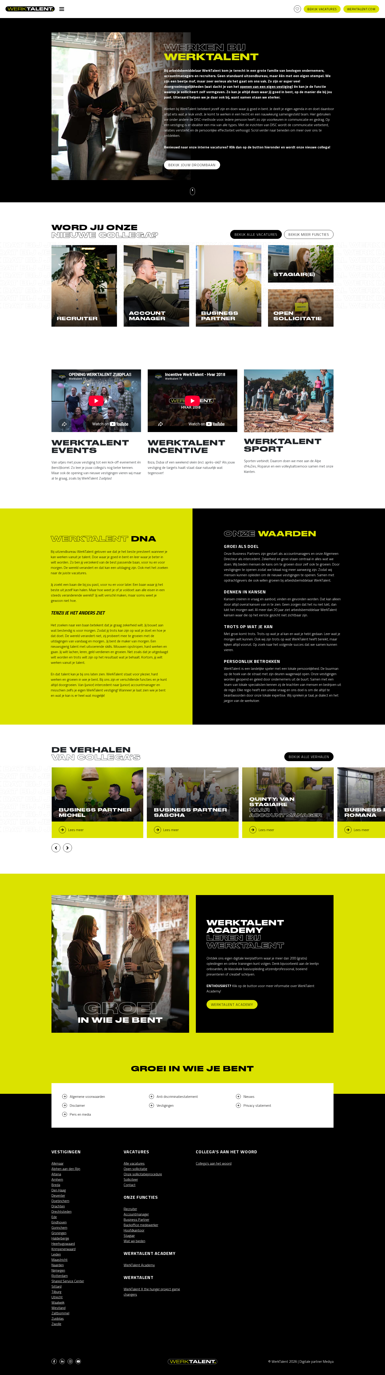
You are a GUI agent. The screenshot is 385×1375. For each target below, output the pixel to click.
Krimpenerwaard (63, 1249)
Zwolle (56, 1323)
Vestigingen (165, 1105)
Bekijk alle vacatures (256, 234)
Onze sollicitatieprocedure (143, 1174)
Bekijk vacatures (322, 9)
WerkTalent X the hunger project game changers (152, 1291)
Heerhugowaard (63, 1243)
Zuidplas (57, 1318)
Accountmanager (136, 1214)
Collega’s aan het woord (213, 1163)
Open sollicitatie (135, 1168)
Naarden (57, 1265)
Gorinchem (59, 1227)
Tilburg (56, 1291)
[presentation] (55, 847)
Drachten (58, 1206)
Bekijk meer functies (309, 234)
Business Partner (136, 1219)
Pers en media (80, 1114)
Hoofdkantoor (134, 1230)
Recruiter (130, 1208)
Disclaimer (77, 1105)
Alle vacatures (134, 1163)
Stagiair (129, 1235)
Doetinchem (60, 1200)
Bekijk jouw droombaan (192, 165)
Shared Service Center (67, 1281)
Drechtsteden (61, 1211)
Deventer (58, 1195)
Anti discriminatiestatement (177, 1096)
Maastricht (59, 1259)
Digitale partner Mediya (316, 1361)
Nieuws (249, 1096)
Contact (129, 1184)
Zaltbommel (60, 1313)
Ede (54, 1216)
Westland (58, 1307)
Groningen (58, 1233)
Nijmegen (58, 1270)
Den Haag (58, 1190)
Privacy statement (257, 1105)
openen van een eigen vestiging (266, 86)
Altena (56, 1174)
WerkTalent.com (361, 9)
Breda (55, 1184)
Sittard (56, 1286)
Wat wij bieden (134, 1241)
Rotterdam (59, 1275)
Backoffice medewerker (141, 1224)
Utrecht (57, 1297)
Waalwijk (57, 1302)
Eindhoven (59, 1222)
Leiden (56, 1254)
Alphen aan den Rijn (65, 1168)
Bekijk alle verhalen (309, 756)
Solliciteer (131, 1179)
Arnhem (57, 1179)
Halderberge (60, 1238)
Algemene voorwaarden (87, 1096)
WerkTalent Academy (232, 1004)
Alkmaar (57, 1163)
